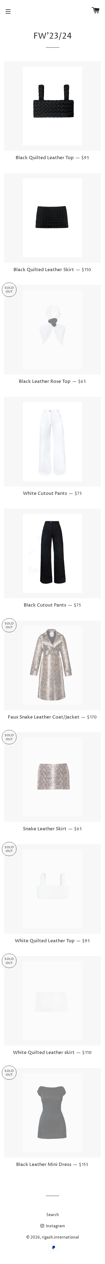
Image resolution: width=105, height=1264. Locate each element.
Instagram (55, 1226)
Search (52, 1214)
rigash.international (60, 1237)
